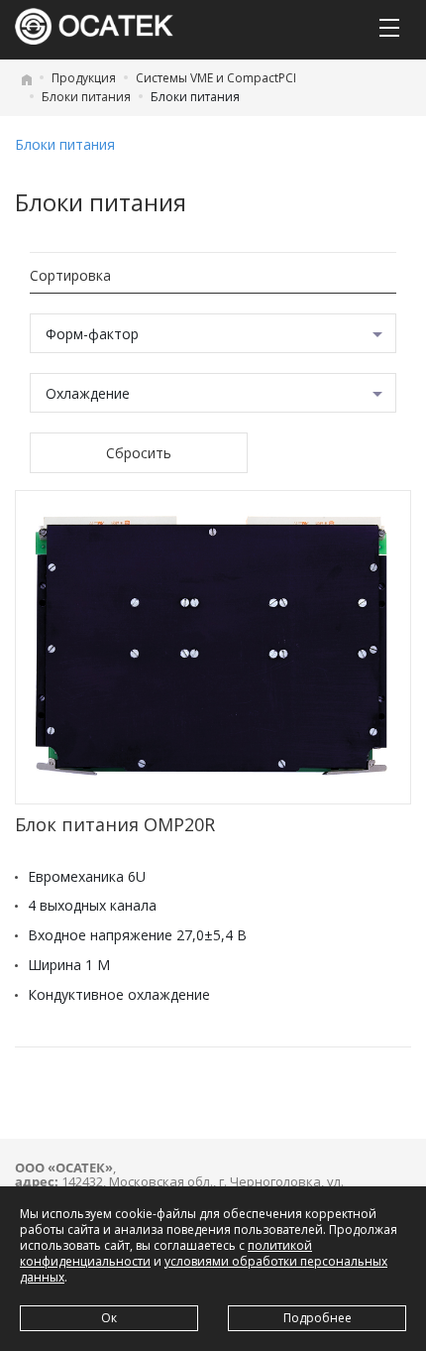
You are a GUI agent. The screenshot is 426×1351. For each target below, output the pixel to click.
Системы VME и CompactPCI (216, 77)
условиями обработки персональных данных (203, 1269)
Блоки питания (86, 96)
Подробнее (317, 1317)
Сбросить (138, 452)
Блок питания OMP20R (115, 824)
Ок (109, 1317)
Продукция (84, 77)
